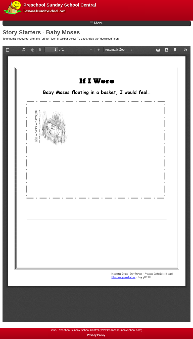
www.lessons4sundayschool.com (121, 329)
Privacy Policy (96, 334)
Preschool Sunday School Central (59, 5)
